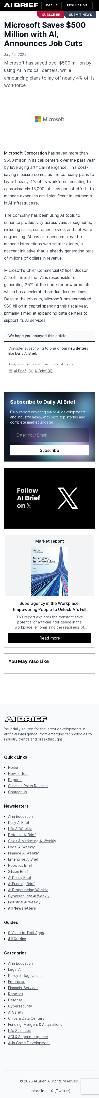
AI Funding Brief (21, 884)
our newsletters (75, 348)
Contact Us (17, 792)
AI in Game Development (29, 1043)
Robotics (15, 994)
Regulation (77, 5)
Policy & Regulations (25, 975)
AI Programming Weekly (28, 890)
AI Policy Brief (19, 877)
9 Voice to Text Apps (26, 932)
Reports (15, 779)
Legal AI (51, 5)
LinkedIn (36, 1090)
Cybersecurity (20, 1006)
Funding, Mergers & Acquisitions (35, 1024)
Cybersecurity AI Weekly (29, 896)
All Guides (17, 939)
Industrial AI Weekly (24, 902)
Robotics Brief (20, 865)
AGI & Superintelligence (28, 1037)
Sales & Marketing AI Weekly (32, 841)
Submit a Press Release (28, 786)
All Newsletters (22, 908)
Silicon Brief (18, 871)
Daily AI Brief (25, 353)
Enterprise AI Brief (23, 859)
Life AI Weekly (20, 828)
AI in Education (20, 816)
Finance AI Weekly (23, 853)
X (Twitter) (61, 1090)
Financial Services (23, 988)
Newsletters (18, 773)
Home (13, 767)
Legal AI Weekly (21, 847)
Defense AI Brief (22, 835)
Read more (49, 638)
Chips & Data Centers (26, 1018)
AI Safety (15, 1012)
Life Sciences (19, 1030)
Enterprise (16, 981)
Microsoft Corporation (25, 153)
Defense (15, 1000)
